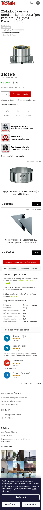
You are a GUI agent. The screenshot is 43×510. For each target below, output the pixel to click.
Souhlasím (30, 504)
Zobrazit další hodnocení (31, 383)
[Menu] (38, 3)
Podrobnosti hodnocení (10, 33)
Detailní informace (8, 104)
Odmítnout (10, 504)
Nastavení (20, 497)
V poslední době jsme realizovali (14, 398)
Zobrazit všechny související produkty (21, 262)
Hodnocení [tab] (25, 269)
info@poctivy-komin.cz (14, 415)
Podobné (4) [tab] (14, 269)
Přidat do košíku (22, 94)
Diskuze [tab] (34, 269)
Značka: (9, 35)
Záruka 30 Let (6, 436)
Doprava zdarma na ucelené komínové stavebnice (17, 440)
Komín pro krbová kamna (11, 401)
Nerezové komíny (31, 305)
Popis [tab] (5, 269)
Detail (36, 204)
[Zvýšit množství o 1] (9, 93)
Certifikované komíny (9, 404)
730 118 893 (9, 418)
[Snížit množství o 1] (9, 95)
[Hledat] (26, 3)
